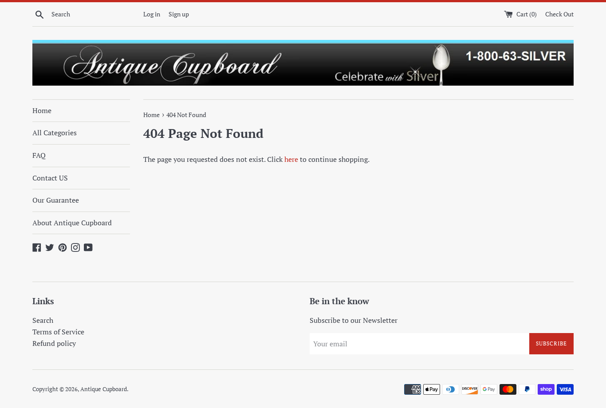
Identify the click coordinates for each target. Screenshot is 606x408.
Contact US (50, 178)
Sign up (179, 14)
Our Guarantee (55, 200)
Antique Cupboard (103, 389)
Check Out (559, 14)
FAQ (39, 155)
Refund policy (54, 343)
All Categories (54, 132)
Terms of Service (58, 332)
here (291, 159)
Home (41, 110)
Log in (151, 14)
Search (42, 320)
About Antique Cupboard (72, 223)
